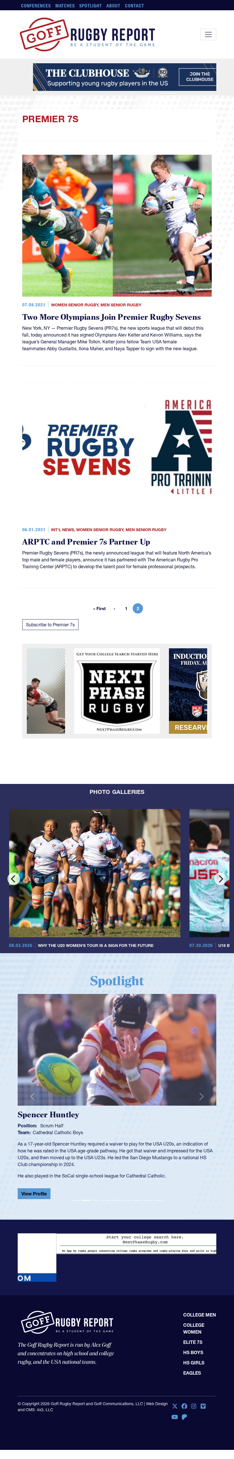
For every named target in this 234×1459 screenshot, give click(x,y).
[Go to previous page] (114, 608)
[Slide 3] (96, 1196)
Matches (65, 6)
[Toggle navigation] (208, 34)
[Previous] (13, 879)
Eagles (192, 1341)
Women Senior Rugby (74, 304)
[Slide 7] (137, 1196)
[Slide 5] (117, 1196)
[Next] (220, 879)
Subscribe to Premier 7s (50, 624)
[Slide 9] (158, 1196)
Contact (134, 6)
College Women (193, 1296)
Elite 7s (192, 1310)
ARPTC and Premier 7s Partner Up (86, 542)
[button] (32, 1094)
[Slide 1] (76, 1196)
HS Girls (193, 1330)
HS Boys (193, 1320)
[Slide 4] (106, 1196)
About (113, 6)
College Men (199, 1282)
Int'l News (62, 529)
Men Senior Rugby (120, 304)
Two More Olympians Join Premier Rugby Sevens (111, 317)
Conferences (36, 6)
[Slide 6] (127, 1196)
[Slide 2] (86, 1196)
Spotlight (90, 6)
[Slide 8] (148, 1196)
